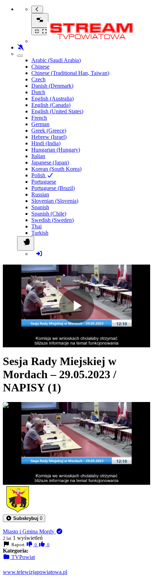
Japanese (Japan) (50, 162)
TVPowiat (22, 557)
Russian (40, 194)
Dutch (38, 92)
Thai (36, 226)
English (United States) (57, 111)
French (39, 118)
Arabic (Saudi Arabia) (56, 60)
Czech (38, 79)
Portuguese (43, 182)
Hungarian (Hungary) (55, 150)
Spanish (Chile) (48, 214)
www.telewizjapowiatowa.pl (35, 572)
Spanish (40, 207)
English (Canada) (50, 105)
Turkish (39, 233)
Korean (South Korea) (56, 169)
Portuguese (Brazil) (53, 188)
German (40, 124)
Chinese (40, 67)
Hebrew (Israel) (49, 137)
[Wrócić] (37, 9)
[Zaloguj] (39, 254)
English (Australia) (52, 99)
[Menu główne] (39, 20)
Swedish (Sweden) (52, 220)
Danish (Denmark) (52, 86)
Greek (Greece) (48, 130)
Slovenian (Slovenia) (54, 201)
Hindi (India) (45, 143)
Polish (39, 175)
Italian (38, 156)
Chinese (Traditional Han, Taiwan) (70, 73)
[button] (24, 518)
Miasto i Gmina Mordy (29, 531)
